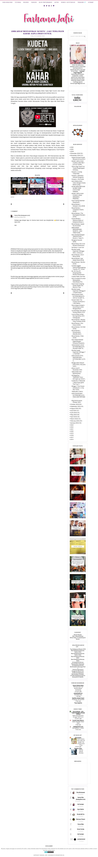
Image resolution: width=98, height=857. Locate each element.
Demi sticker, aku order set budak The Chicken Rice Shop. (81, 742)
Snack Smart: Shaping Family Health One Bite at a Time (78, 285)
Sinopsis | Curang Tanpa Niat (77, 172)
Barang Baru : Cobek (78, 728)
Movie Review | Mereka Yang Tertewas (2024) (78, 320)
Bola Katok (78, 737)
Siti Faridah (80, 804)
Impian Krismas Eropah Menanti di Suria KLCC (78, 158)
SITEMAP (90, 2)
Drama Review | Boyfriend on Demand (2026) (78, 510)
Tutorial (18, 2)
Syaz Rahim (80, 809)
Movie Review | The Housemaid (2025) (77, 456)
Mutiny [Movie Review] (81, 751)
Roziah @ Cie (80, 814)
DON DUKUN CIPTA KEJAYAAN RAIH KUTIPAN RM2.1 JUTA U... (78, 358)
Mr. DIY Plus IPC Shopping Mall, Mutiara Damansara (78, 272)
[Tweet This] (61, 197)
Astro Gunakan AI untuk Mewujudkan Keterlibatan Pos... (78, 280)
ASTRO (57, 2)
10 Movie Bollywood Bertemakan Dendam (78, 673)
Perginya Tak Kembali (78, 699)
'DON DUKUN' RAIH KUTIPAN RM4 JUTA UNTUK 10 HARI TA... (78, 296)
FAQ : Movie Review (77, 636)
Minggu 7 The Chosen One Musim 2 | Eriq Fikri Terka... (78, 387)
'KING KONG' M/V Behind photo (77, 372)
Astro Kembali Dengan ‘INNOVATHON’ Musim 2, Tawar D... (78, 236)
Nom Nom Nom (7, 2)
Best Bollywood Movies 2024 (77, 660)
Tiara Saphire (78, 703)
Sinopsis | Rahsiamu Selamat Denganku (78, 176)
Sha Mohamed (80, 792)
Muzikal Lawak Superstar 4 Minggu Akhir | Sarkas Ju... (78, 251)
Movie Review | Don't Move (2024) (78, 255)
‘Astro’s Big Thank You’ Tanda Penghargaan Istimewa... (78, 168)
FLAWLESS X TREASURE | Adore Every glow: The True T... (78, 382)
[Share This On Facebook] (59, 197)
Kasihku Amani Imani (78, 698)
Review (25, 2)
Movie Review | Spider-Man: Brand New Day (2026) (77, 473)
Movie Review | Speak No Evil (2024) (78, 225)
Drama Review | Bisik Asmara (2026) (78, 528)
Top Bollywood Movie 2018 (78, 649)
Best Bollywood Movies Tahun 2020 (77, 654)
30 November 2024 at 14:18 (19, 217)
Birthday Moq (78, 694)
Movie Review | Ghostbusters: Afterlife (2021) (76, 332)
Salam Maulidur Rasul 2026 (78, 722)
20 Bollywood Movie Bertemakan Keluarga (77, 663)
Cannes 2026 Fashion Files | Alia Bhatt (78, 600)
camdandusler (81, 839)
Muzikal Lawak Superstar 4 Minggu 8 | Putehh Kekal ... (78, 290)
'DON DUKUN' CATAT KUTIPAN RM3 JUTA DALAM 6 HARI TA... (78, 346)
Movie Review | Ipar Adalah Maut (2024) (78, 259)
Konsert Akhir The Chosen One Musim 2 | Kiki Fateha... (78, 301)
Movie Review (78, 635)
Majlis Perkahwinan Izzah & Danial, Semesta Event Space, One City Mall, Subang (78, 563)
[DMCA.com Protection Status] (49, 852)
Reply (15, 225)
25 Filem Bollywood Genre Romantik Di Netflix (77, 676)
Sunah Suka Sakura (78, 720)
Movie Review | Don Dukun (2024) (77, 324)
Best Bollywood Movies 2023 (77, 657)
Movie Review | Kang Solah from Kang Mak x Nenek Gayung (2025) (77, 617)
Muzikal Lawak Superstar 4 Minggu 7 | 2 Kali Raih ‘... (78, 352)
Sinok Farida (80, 829)
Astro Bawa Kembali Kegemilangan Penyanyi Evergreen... (78, 341)
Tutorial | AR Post (78, 546)
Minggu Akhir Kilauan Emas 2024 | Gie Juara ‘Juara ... (78, 364)
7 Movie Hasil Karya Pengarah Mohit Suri (78, 670)
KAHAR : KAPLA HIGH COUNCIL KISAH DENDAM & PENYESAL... (78, 196)
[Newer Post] (11, 204)
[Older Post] (63, 204)
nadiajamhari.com (78, 726)
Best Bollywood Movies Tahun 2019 (77, 651)
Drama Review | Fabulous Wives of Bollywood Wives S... (78, 220)
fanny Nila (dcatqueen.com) (22, 215)
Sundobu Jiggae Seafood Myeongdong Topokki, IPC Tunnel (79, 267)
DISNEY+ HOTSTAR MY (68, 2)
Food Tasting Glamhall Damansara (78, 201)
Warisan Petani (80, 819)
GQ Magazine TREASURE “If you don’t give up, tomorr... (79, 377)
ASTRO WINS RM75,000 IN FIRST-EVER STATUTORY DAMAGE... (78, 189)
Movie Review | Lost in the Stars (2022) (77, 582)
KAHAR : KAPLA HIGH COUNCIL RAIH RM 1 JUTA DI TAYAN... (78, 162)
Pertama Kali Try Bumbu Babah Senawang (78, 688)
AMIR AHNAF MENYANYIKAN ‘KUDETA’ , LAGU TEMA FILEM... (77, 230)
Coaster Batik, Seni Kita (78, 276)
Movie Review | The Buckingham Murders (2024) (78, 215)
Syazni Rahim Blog (78, 685)
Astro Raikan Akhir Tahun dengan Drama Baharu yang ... (78, 182)
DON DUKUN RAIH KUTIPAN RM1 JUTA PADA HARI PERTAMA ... (78, 396)
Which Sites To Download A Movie (78, 638)
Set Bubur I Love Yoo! (78, 247)
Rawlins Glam (78, 748)
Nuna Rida (81, 824)
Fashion (34, 2)
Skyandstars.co (59, 855)
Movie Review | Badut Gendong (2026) (78, 492)
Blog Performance (45, 2)
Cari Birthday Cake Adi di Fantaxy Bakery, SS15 (79, 311)
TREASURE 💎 (82, 2)
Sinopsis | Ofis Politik (78, 179)
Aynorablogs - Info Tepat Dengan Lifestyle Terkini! (78, 713)
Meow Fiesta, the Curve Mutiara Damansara (78, 244)
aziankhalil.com (78, 693)
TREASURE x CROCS (77, 391)
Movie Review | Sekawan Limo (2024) (78, 205)
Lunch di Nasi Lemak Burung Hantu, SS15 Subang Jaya (78, 315)
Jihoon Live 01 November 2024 (77, 369)
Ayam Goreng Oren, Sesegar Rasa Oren (78, 716)
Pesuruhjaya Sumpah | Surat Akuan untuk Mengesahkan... (78, 306)
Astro (12, 197)
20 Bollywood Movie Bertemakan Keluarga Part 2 (77, 666)
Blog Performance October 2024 (77, 401)
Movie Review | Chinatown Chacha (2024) (77, 209)
